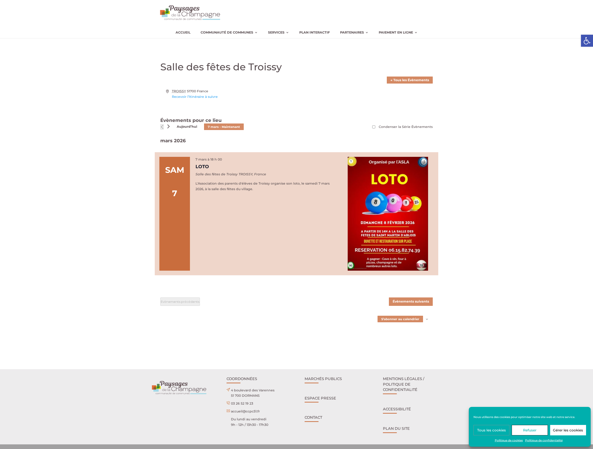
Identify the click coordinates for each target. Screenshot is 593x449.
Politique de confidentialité (544, 440)
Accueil (183, 32)
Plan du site (396, 428)
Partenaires (352, 32)
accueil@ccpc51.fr (245, 411)
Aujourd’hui (187, 126)
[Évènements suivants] (168, 126)
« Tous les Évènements (410, 80)
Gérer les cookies (568, 430)
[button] (587, 41)
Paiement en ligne (396, 32)
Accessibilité (397, 409)
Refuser (529, 430)
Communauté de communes (227, 32)
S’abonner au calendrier (400, 319)
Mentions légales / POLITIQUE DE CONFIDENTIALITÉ (403, 384)
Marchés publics (323, 379)
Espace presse (320, 398)
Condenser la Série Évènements (406, 127)
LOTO (202, 166)
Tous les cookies (491, 430)
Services (276, 32)
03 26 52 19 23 (242, 403)
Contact (313, 417)
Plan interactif (314, 32)
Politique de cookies (509, 440)
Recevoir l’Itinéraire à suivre (195, 97)
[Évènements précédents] (162, 127)
